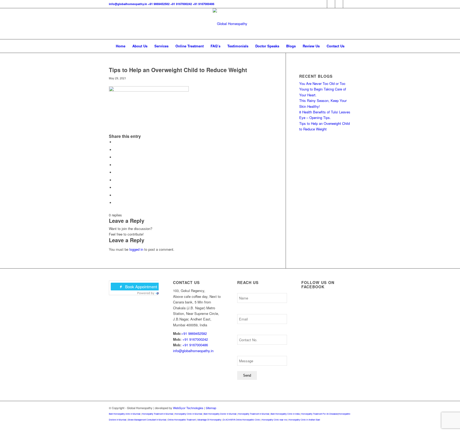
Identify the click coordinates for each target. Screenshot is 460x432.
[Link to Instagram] (339, 4)
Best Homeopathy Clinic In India (285, 413)
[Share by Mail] (115, 202)
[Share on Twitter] (115, 149)
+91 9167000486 (203, 4)
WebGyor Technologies (188, 408)
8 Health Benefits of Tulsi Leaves (324, 111)
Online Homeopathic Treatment (182, 419)
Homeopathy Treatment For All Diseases (319, 413)
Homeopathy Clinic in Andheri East (304, 419)
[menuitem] (120, 46)
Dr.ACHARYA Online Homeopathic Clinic (241, 419)
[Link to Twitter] (331, 4)
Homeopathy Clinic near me (274, 419)
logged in (136, 249)
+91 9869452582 (159, 4)
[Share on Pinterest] (115, 164)
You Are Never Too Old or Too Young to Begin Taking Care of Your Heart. (322, 89)
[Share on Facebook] (115, 142)
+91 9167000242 (181, 4)
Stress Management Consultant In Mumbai (147, 419)
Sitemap (211, 408)
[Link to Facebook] (323, 4)
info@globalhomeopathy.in (128, 4)
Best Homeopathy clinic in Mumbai (124, 413)
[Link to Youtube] (347, 4)
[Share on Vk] (115, 187)
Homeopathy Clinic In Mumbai (188, 413)
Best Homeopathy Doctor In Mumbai (220, 413)
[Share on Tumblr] (115, 180)
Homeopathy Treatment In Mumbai (157, 413)
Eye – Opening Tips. (315, 117)
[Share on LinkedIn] (115, 172)
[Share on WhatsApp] (115, 157)
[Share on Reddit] (115, 195)
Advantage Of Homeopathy (209, 419)
